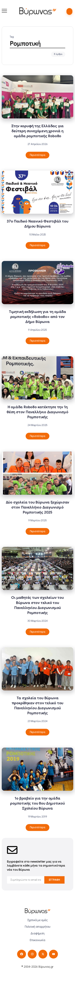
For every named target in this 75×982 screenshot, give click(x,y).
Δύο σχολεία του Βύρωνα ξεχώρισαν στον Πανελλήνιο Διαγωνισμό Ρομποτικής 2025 (37, 507)
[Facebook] (21, 954)
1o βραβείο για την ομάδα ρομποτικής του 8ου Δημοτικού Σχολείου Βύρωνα (37, 803)
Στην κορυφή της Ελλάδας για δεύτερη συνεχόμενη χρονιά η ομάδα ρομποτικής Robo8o (37, 131)
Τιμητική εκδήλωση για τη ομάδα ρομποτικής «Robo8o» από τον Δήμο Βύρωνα (37, 316)
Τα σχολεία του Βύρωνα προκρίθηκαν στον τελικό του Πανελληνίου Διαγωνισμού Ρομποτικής (37, 705)
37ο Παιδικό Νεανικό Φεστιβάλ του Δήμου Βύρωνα (37, 224)
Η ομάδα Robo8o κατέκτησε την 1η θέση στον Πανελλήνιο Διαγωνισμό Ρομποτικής (37, 412)
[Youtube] (53, 954)
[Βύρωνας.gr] (38, 11)
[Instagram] (32, 954)
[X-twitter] (42, 954)
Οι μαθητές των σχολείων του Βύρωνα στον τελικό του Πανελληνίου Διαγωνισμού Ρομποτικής (37, 605)
